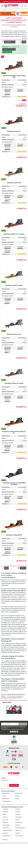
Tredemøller (5, 811)
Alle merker (5, 839)
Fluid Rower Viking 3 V (14, 131)
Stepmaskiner (6, 827)
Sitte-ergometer (19, 822)
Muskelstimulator (7, 835)
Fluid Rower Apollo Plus (14, 182)
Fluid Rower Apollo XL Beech (14, 285)
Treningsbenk (18, 817)
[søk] (22, 5)
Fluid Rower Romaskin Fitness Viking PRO (14, 76)
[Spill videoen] (14, 709)
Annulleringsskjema (6, 801)
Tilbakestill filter (6, 52)
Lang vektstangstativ (20, 827)
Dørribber (17, 833)
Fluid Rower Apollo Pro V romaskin (14, 234)
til (5, 780)
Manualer (17, 819)
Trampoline (18, 814)
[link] (11, 732)
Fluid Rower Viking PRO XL (14, 535)
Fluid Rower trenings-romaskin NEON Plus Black (14, 483)
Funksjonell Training (7, 830)
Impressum (17, 796)
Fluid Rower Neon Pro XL (14, 334)
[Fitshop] (11, 5)
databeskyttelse (18, 793)
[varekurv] (26, 6)
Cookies (4, 796)
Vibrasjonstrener (19, 835)
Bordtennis (5, 817)
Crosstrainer (5, 809)
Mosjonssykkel (6, 825)
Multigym (5, 814)
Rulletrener (17, 825)
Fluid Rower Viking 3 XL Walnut (14, 383)
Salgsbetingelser (6, 793)
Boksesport (5, 822)
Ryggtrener (5, 833)
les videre (24, 38)
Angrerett (17, 798)
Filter (24, 42)
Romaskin (5, 10)
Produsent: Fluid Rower (8, 49)
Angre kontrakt (14, 785)
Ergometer (17, 809)
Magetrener (18, 830)
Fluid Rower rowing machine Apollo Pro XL (14, 432)
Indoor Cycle (5, 819)
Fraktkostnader (5, 798)
